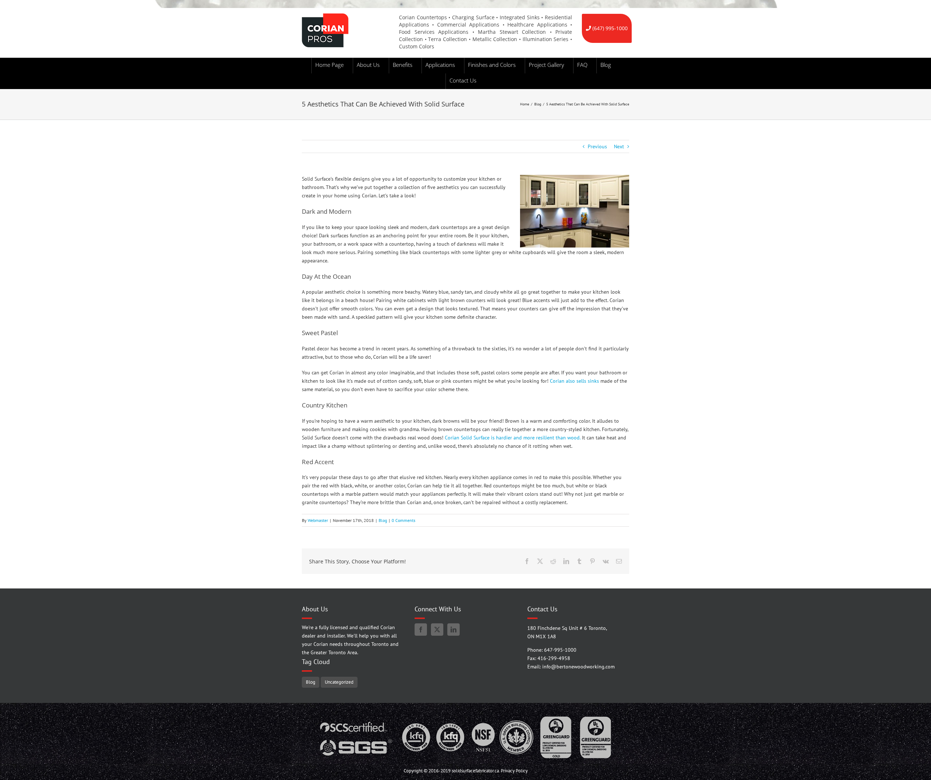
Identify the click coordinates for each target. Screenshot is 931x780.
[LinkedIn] (453, 629)
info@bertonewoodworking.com (578, 666)
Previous (597, 146)
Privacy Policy (514, 771)
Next (619, 146)
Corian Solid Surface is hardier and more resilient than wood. (512, 437)
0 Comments (403, 520)
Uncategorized (339, 682)
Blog (383, 520)
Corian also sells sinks (574, 381)
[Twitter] (437, 629)
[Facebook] (421, 629)
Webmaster (318, 520)
